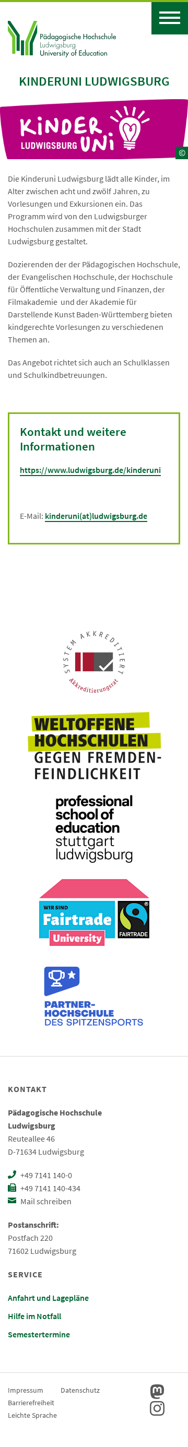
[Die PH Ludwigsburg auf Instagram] (157, 1408)
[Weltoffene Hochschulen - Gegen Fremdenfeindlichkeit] (94, 745)
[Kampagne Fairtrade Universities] (94, 912)
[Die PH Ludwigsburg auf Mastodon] (157, 1391)
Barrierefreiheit (31, 1402)
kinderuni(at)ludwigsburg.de (96, 516)
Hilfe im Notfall (34, 1316)
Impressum (25, 1390)
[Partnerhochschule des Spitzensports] (94, 996)
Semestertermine (39, 1334)
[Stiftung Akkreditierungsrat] (94, 662)
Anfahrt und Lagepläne (48, 1297)
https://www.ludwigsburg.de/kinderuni (90, 470)
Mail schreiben (45, 1201)
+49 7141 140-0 (45, 1175)
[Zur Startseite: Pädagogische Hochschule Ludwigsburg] (62, 37)
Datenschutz (80, 1390)
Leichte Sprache (32, 1415)
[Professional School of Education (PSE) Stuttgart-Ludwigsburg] (94, 829)
